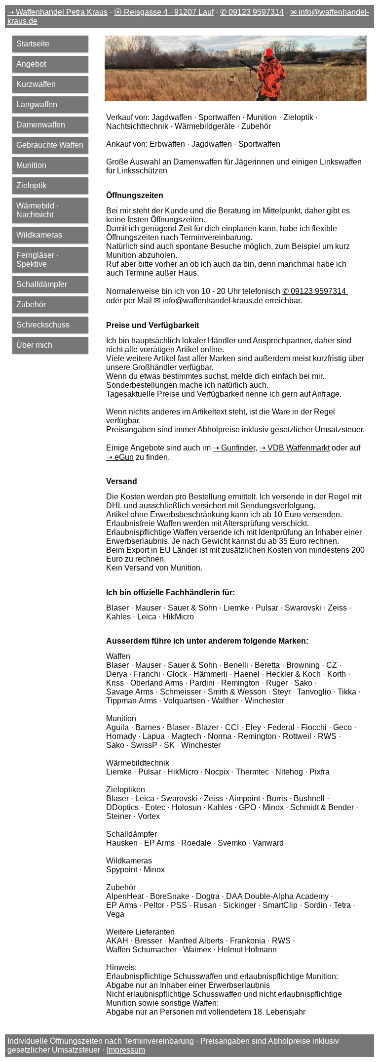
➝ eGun (120, 457)
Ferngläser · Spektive (37, 259)
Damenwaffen (40, 125)
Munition (31, 165)
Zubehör (31, 304)
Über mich (34, 345)
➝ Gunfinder (234, 448)
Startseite (32, 44)
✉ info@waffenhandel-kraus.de (208, 300)
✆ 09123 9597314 (252, 12)
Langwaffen (36, 104)
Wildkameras (39, 235)
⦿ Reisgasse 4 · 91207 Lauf (164, 12)
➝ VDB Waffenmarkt (294, 448)
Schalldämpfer (41, 284)
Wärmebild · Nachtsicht (37, 210)
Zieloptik (31, 185)
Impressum (126, 1050)
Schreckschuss (43, 325)
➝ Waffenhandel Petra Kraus (57, 12)
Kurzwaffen (36, 84)
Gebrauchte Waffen (49, 145)
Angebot (31, 64)
